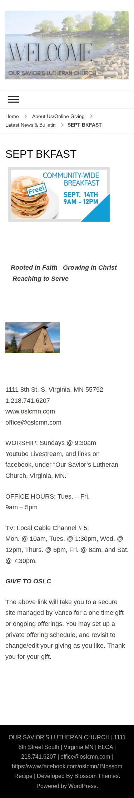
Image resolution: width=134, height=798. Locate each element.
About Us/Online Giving (58, 116)
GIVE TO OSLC (28, 581)
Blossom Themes (96, 776)
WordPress (82, 786)
